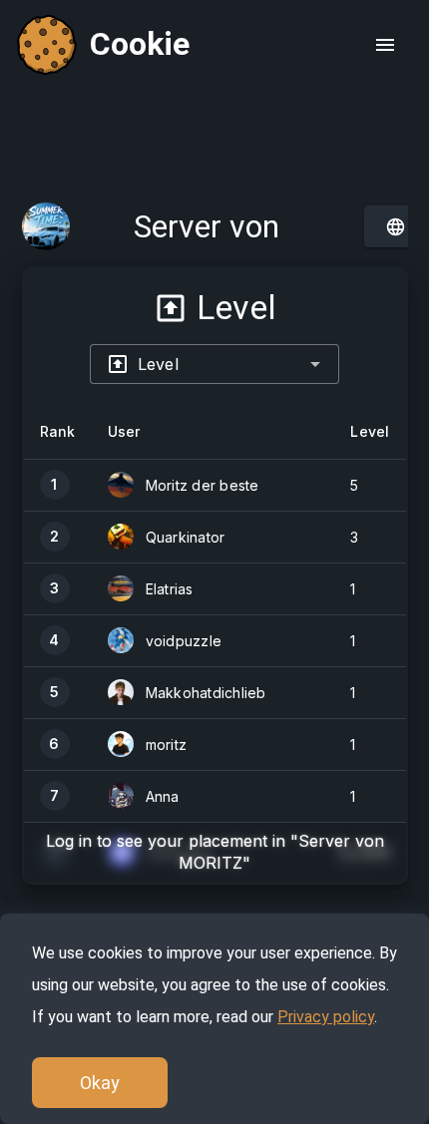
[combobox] (214, 364)
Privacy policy (325, 1016)
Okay (100, 1082)
